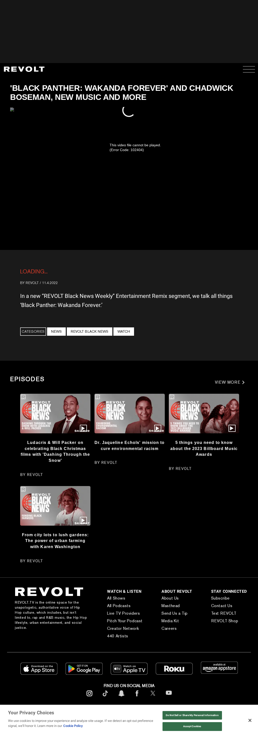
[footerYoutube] (169, 703)
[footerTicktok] (105, 702)
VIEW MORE (227, 382)
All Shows (106, 603)
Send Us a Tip (166, 618)
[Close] (249, 720)
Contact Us (217, 610)
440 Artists (107, 641)
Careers (161, 633)
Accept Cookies (192, 726)
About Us (162, 603)
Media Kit (162, 626)
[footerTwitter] (153, 702)
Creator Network (112, 633)
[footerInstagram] (89, 702)
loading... (34, 271)
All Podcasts (108, 610)
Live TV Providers (113, 618)
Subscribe (216, 603)
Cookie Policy (73, 726)
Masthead (162, 610)
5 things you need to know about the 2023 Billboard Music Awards (204, 448)
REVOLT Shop (220, 626)
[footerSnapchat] (121, 702)
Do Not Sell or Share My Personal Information (192, 715)
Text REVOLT (219, 618)
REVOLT (32, 282)
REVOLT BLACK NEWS (89, 331)
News (56, 331)
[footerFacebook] (137, 702)
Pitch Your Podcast (114, 626)
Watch (123, 331)
